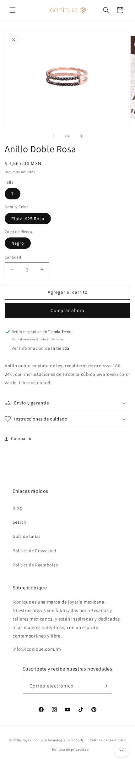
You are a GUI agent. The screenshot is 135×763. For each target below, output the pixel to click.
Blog (17, 508)
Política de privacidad (70, 749)
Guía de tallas (26, 536)
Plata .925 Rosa (27, 218)
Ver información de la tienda (40, 348)
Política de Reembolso (35, 565)
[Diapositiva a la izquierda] (54, 136)
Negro (17, 243)
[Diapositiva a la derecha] (81, 136)
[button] (12, 10)
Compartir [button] (21, 438)
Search (19, 522)
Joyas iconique (34, 740)
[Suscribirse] (105, 686)
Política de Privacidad (34, 551)
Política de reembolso (108, 740)
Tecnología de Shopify (66, 740)
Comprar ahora (67, 310)
